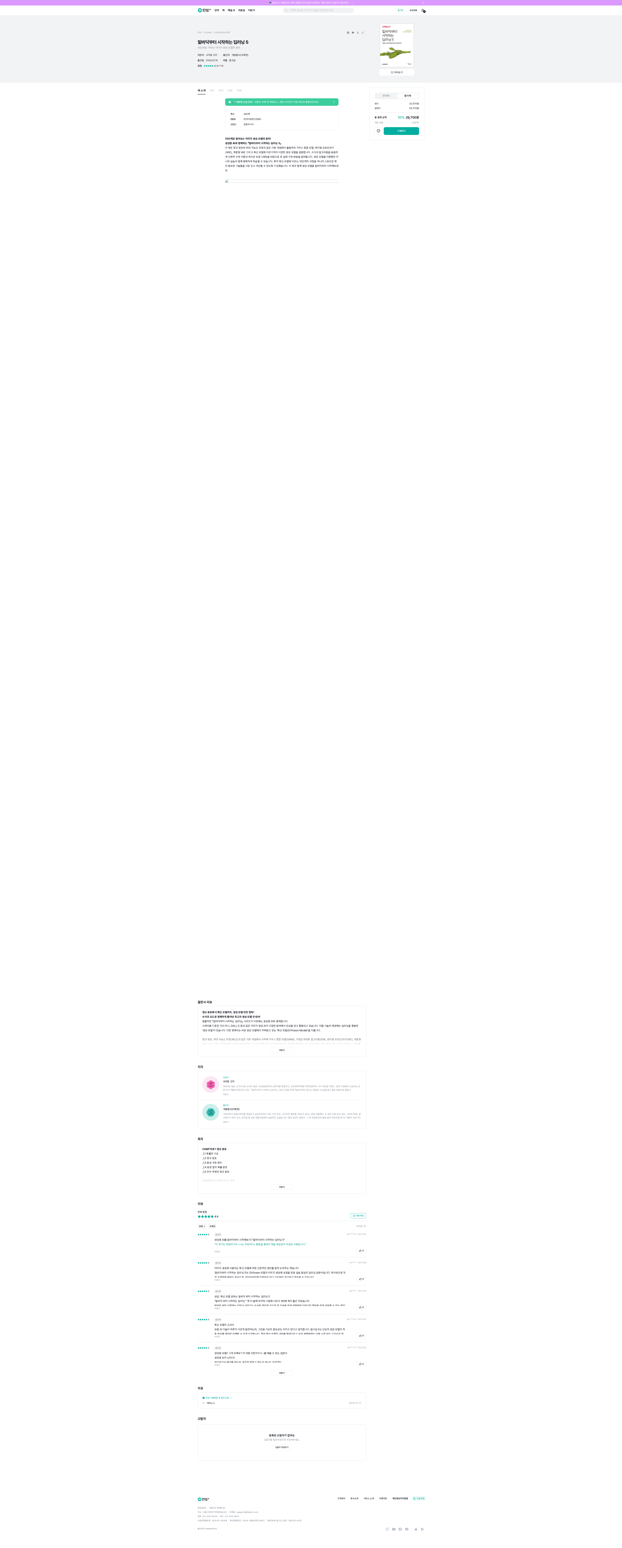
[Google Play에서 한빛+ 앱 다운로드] (422, 1529)
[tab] (202, 90)
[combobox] (361, 1226)
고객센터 (341, 1498)
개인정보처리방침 (400, 1498)
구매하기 (401, 131)
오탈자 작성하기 (281, 1447)
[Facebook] (400, 1529)
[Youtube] (394, 1529)
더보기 (251, 10)
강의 (216, 10)
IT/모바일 (207, 32)
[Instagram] (387, 1529)
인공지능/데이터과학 (222, 32)
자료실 (241, 10)
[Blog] (407, 1529)
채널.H (231, 10)
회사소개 (354, 1498)
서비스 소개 (369, 1498)
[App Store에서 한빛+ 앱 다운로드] (416, 1529)
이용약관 (383, 1498)
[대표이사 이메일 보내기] (224, 1508)
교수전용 (413, 10)
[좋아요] (378, 131)
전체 (199, 32)
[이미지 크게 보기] (397, 45)
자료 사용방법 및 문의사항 (217, 1398)
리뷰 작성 (360, 1215)
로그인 (400, 10)
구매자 (212, 1226)
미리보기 (398, 72)
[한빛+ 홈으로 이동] (204, 10)
